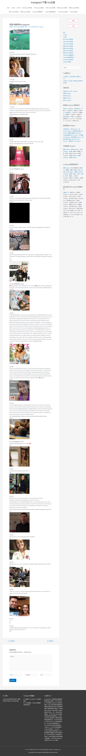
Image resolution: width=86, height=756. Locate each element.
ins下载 (18, 7)
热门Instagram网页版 (27, 7)
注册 (73, 20)
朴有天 (66, 176)
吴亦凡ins (65, 108)
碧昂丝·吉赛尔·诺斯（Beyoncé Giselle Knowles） (73, 139)
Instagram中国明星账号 (37, 11)
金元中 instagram (67, 100)
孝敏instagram (66, 168)
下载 (73, 26)
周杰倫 (70, 151)
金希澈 (70, 174)
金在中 (78, 174)
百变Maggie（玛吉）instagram (70, 91)
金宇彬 (79, 170)
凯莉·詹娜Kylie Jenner (76, 137)
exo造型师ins (70, 110)
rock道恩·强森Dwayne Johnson (70, 135)
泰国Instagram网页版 (25, 11)
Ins (26, 749)
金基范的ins (68, 112)
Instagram (41, 26)
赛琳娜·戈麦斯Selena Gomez (74, 133)
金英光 (74, 174)
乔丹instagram (74, 129)
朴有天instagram (67, 95)
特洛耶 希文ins (66, 116)
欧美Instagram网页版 (62, 7)
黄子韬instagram (75, 149)
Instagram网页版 (73, 11)
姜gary (71, 172)
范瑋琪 (66, 153)
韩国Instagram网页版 (74, 7)
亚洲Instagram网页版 (13, 11)
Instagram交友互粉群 (63, 11)
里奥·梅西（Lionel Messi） (75, 141)
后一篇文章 (50, 641)
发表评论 (11, 26)
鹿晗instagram (66, 149)
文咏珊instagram (73, 157)
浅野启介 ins (66, 192)
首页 (8, 7)
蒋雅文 (70, 176)
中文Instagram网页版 (39, 7)
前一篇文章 (11, 641)
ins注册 (13, 7)
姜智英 (76, 172)
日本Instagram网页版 (50, 7)
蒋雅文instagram (67, 93)
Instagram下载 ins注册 (43, 2)
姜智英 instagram (67, 98)
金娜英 (71, 170)
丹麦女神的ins (77, 108)
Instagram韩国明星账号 (50, 11)
